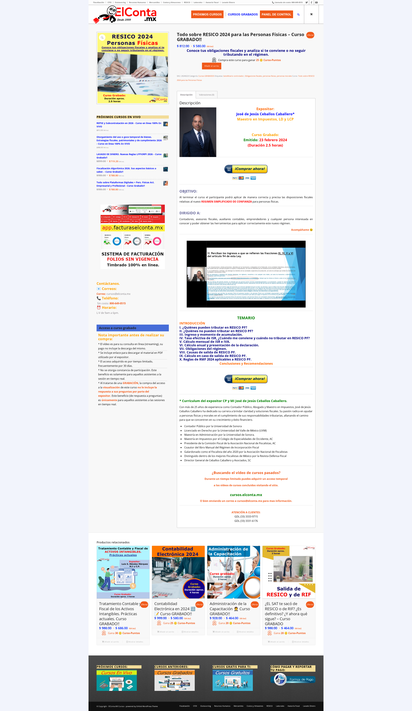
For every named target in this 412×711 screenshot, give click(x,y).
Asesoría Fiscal (212, 2)
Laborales (198, 2)
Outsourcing (120, 2)
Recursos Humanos (137, 2)
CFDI (110, 2)
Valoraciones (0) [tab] (206, 94)
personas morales (284, 76)
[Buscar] (298, 14)
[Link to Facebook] (311, 2)
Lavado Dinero (228, 2)
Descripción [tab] (186, 94)
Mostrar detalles (135, 641)
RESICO (187, 2)
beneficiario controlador (233, 76)
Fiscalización (98, 2)
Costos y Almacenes (172, 2)
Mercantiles (154, 2)
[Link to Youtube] (316, 2)
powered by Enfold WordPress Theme (142, 706)
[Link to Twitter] (306, 2)
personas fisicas (269, 76)
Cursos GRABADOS (206, 76)
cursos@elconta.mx (249, 501)
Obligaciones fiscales (253, 76)
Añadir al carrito (211, 66)
